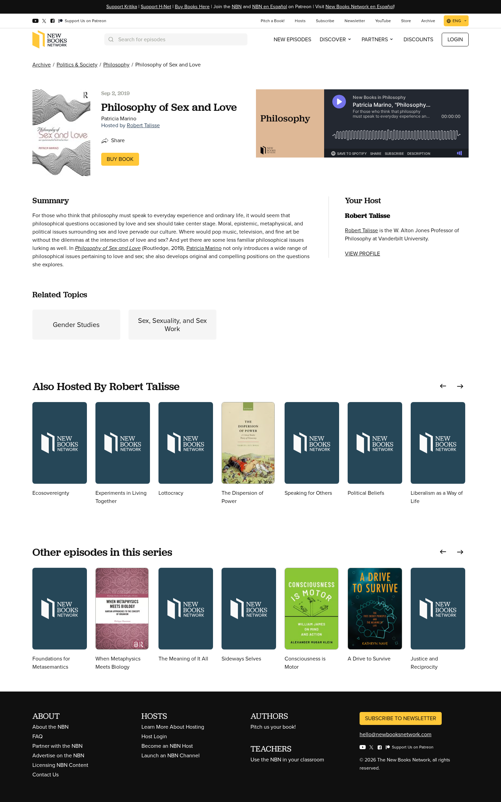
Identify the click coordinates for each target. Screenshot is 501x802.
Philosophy (116, 65)
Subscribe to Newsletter (400, 718)
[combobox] (175, 39)
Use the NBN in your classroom (287, 759)
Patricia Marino (204, 248)
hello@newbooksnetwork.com (395, 734)
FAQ (37, 736)
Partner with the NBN (57, 746)
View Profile (362, 253)
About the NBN (50, 727)
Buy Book (120, 159)
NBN (237, 6)
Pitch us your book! (273, 727)
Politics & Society (77, 65)
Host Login (154, 736)
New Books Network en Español (359, 6)
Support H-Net (156, 6)
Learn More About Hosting (172, 727)
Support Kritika (121, 6)
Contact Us (45, 774)
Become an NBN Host (167, 746)
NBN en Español (269, 6)
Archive (41, 65)
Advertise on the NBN (58, 755)
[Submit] (110, 39)
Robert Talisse (143, 125)
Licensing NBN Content (60, 765)
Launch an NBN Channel (170, 755)
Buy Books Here (192, 6)
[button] (443, 386)
